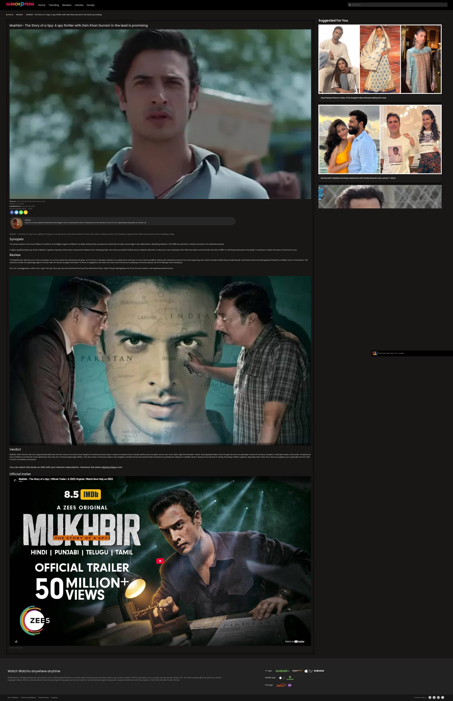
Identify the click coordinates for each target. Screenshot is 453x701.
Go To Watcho (13, 697)
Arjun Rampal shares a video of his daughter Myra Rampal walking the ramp (353, 98)
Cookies (54, 697)
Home (41, 5)
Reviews (66, 5)
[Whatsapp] (21, 212)
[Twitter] (16, 212)
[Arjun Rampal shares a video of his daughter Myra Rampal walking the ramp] (380, 59)
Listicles (79, 5)
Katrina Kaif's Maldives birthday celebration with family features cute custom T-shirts (358, 178)
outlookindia (166, 443)
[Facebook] (12, 212)
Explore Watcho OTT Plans (391, 353)
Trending (54, 5)
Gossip (90, 5)
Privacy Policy (43, 697)
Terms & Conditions (28, 697)
